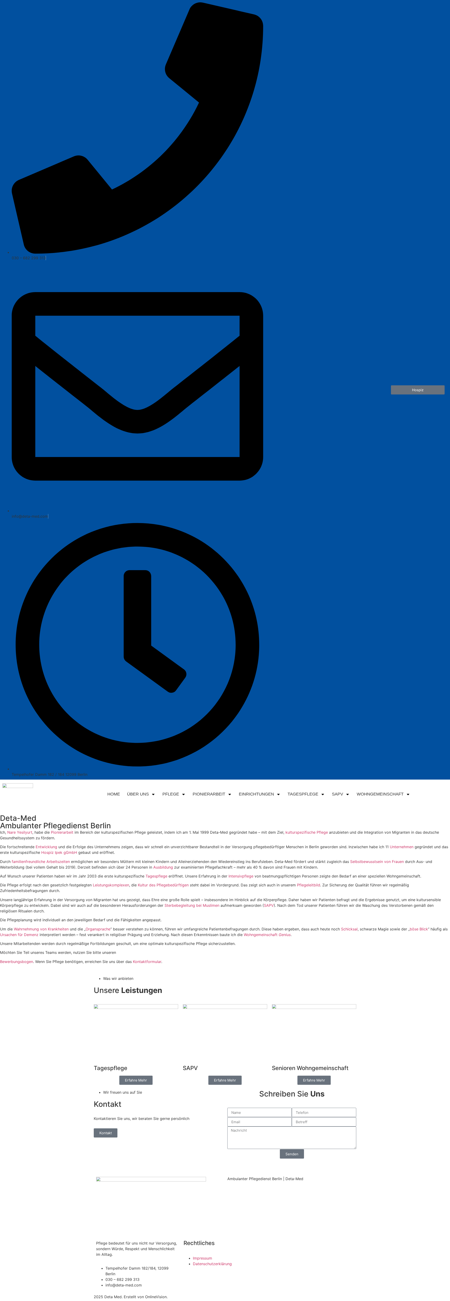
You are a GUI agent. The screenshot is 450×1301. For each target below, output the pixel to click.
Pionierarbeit (209, 794)
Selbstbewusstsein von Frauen (377, 861)
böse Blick (419, 929)
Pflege (170, 794)
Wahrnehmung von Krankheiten (41, 929)
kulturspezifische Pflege (306, 832)
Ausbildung (163, 867)
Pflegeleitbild (308, 885)
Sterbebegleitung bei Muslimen (192, 905)
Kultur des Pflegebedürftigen (163, 885)
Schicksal (349, 929)
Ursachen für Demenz (19, 934)
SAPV (337, 794)
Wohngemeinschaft (380, 794)
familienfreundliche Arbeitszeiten (41, 861)
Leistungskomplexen (111, 885)
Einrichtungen (256, 794)
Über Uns (138, 794)
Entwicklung (46, 846)
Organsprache (98, 929)
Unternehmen (401, 846)
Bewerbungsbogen (16, 961)
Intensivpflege (241, 876)
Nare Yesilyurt (19, 832)
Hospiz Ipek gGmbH (59, 852)
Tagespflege (303, 794)
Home (113, 794)
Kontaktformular (147, 961)
